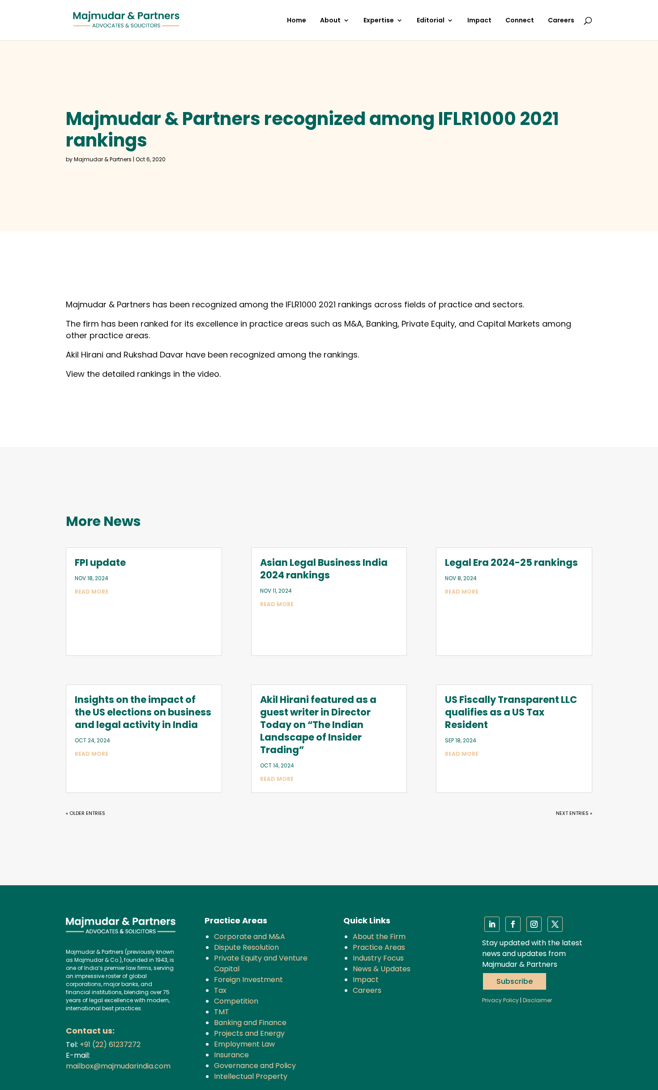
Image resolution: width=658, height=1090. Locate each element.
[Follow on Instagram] (534, 924)
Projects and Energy (249, 1033)
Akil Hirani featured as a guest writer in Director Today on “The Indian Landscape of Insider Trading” (318, 724)
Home (296, 21)
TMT (221, 1012)
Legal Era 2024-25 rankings (511, 562)
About (330, 21)
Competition (236, 1001)
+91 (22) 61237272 (110, 1044)
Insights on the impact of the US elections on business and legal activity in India (143, 712)
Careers (561, 21)
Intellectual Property (250, 1076)
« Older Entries (85, 813)
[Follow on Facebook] (513, 924)
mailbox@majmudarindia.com (118, 1066)
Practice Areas (379, 947)
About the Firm (379, 936)
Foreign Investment (248, 979)
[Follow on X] (555, 924)
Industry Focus (378, 958)
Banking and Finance (250, 1022)
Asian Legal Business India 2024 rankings (324, 569)
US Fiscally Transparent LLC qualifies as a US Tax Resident (511, 712)
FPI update (100, 562)
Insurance (231, 1055)
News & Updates (381, 969)
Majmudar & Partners (103, 159)
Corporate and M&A (249, 936)
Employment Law (244, 1044)
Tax (220, 990)
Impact (479, 21)
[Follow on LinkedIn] (492, 924)
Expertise (378, 21)
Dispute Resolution (246, 947)
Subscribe (514, 981)
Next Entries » (574, 813)
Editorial (430, 21)
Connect (519, 21)
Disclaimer (537, 1000)
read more (91, 591)
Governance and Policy (255, 1065)
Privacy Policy (500, 1000)
